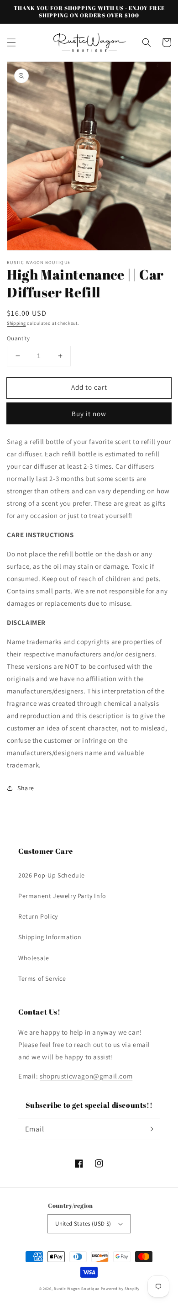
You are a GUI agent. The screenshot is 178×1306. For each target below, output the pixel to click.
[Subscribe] (150, 1129)
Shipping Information (50, 937)
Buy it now (89, 413)
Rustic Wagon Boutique (76, 1288)
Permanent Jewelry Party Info (62, 896)
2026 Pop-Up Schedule (51, 875)
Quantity (18, 338)
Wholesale (33, 958)
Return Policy (38, 916)
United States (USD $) (83, 1223)
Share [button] (25, 788)
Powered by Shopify (120, 1288)
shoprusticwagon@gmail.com (86, 1076)
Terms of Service (42, 978)
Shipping (16, 323)
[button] (11, 42)
